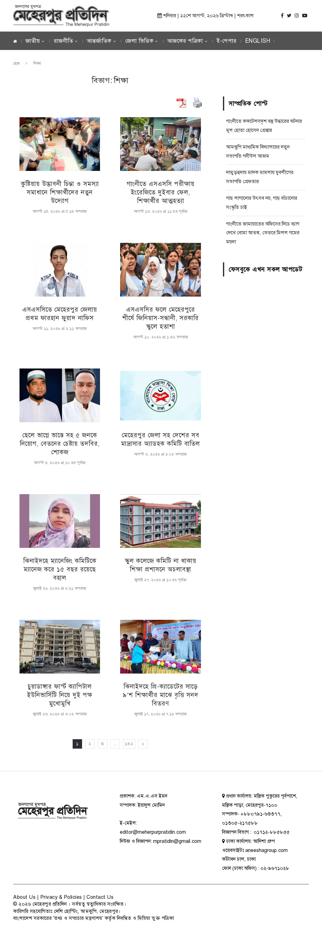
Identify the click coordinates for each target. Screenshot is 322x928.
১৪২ (129, 743)
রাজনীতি (63, 40)
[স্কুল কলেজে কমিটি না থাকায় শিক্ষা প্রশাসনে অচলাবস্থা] (160, 521)
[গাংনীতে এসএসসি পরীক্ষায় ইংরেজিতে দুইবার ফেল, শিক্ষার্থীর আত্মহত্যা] (160, 144)
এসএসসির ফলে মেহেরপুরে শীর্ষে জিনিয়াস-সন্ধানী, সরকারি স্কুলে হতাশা (160, 318)
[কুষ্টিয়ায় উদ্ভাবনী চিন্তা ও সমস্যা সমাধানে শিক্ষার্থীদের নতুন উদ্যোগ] (59, 144)
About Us (24, 897)
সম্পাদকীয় (228, 59)
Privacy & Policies (61, 897)
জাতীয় (32, 40)
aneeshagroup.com (266, 850)
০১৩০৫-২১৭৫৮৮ (240, 823)
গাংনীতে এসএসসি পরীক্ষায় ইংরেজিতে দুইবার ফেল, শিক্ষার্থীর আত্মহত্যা (161, 192)
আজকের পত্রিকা (185, 40)
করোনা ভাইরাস (271, 59)
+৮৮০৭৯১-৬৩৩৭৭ (260, 814)
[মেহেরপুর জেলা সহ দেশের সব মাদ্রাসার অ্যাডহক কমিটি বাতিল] (160, 395)
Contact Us (100, 897)
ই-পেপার (227, 40)
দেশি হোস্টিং (66, 911)
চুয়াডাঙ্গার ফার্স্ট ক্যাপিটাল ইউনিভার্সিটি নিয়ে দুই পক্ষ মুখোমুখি (59, 695)
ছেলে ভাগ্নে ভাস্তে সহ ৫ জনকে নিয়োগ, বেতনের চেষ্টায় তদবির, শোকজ (60, 443)
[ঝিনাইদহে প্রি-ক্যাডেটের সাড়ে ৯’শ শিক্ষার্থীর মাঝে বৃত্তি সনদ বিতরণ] (160, 647)
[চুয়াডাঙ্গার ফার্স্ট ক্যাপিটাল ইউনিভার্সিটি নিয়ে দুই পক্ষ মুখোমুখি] (59, 647)
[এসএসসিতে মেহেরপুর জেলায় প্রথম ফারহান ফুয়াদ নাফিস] (59, 270)
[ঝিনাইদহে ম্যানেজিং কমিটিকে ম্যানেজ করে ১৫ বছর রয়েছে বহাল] (59, 521)
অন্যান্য (261, 77)
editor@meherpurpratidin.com (153, 832)
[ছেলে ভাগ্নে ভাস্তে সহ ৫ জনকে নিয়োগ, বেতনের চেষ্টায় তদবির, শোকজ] (59, 395)
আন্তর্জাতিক (99, 40)
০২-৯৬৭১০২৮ (274, 868)
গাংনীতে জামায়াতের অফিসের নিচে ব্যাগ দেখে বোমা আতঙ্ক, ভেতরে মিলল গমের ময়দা (262, 233)
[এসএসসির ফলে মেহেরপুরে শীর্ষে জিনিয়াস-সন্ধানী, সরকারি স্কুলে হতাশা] (160, 270)
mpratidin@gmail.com (177, 841)
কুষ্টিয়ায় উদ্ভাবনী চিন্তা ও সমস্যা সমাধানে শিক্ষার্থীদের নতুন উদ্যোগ (60, 192)
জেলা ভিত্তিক (139, 40)
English (257, 40)
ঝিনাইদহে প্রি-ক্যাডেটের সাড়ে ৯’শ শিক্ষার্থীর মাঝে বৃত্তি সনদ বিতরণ (160, 695)
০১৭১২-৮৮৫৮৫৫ (271, 832)
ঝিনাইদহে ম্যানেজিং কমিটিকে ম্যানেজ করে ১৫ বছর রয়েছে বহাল (60, 569)
